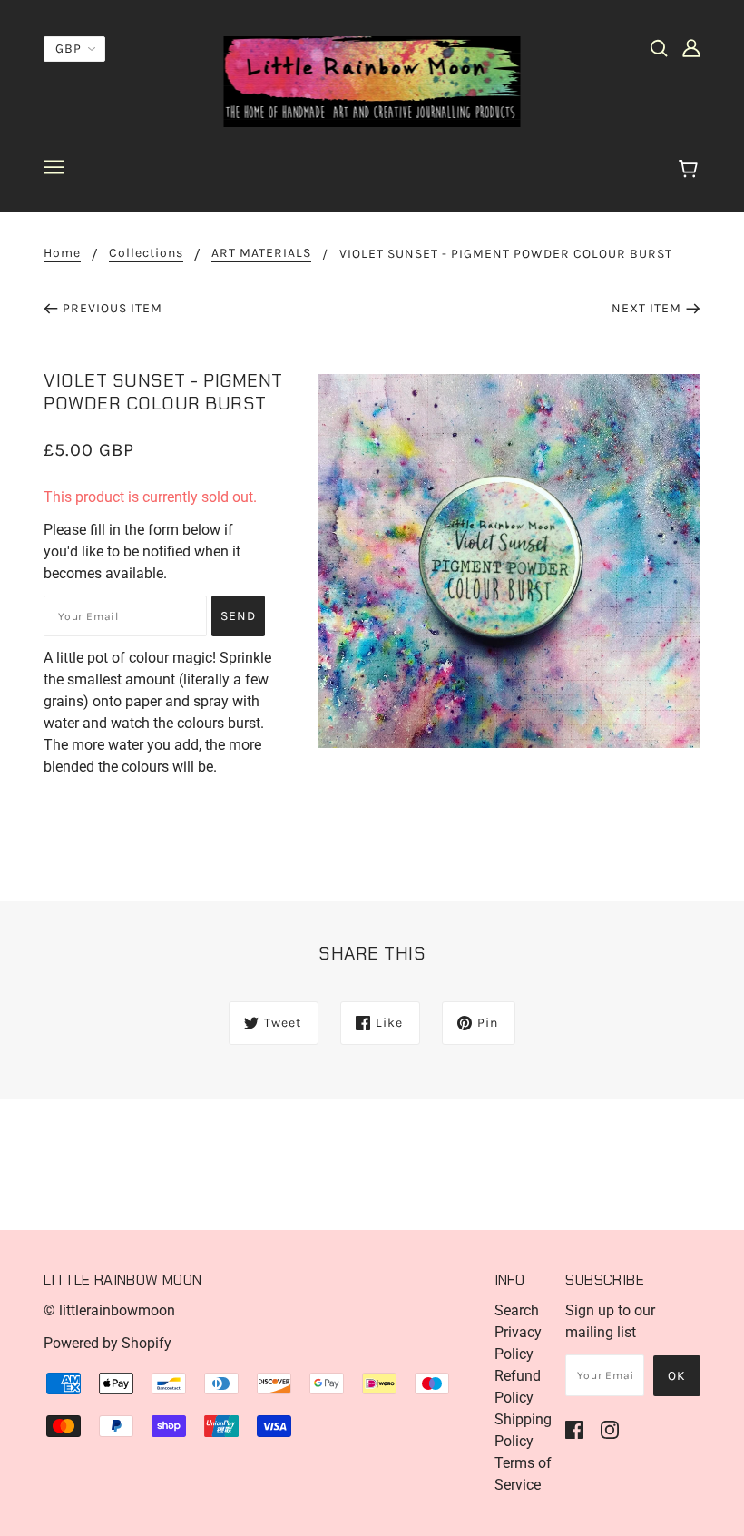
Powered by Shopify (107, 1343)
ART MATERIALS (261, 254)
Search (516, 1310)
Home (62, 254)
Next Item (646, 308)
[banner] (372, 80)
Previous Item (112, 308)
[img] (658, 47)
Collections (146, 254)
